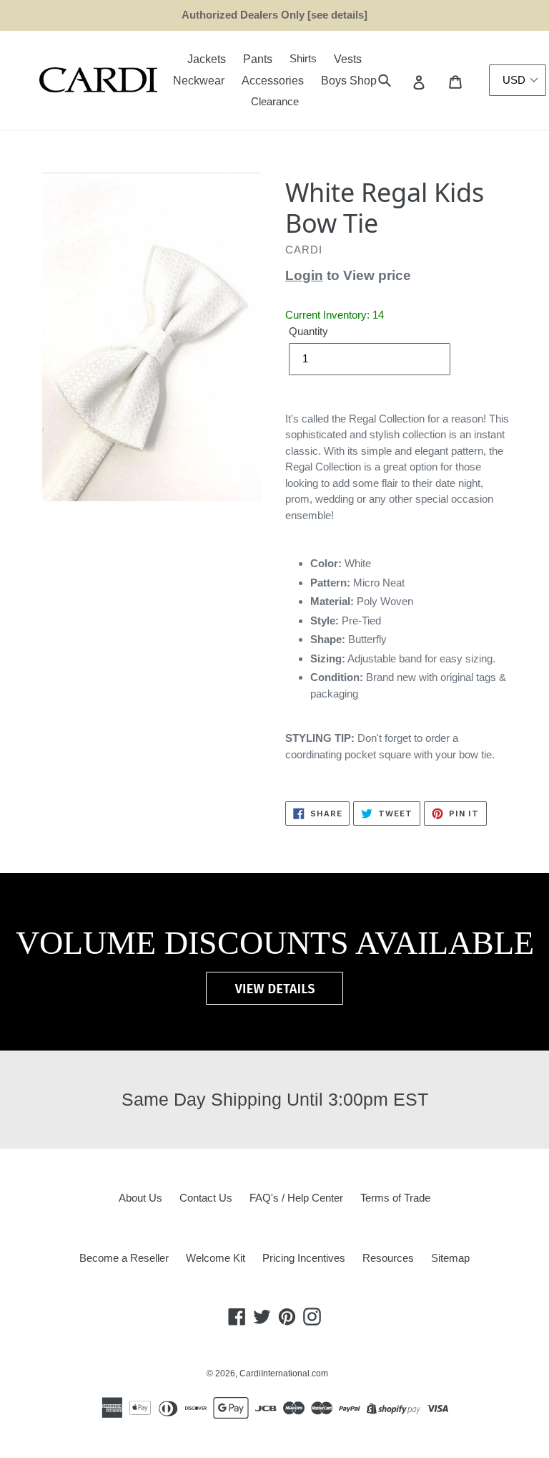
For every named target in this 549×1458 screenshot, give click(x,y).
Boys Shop (349, 80)
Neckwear (198, 80)
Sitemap (450, 1258)
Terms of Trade (395, 1198)
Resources (388, 1258)
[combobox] (401, 80)
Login (304, 275)
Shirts (303, 58)
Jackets (206, 59)
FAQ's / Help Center (296, 1198)
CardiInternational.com (283, 1373)
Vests (348, 59)
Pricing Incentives (303, 1258)
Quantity (308, 331)
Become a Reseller (124, 1258)
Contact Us (205, 1198)
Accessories (273, 80)
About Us (140, 1198)
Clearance (275, 101)
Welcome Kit (215, 1258)
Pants (257, 59)
